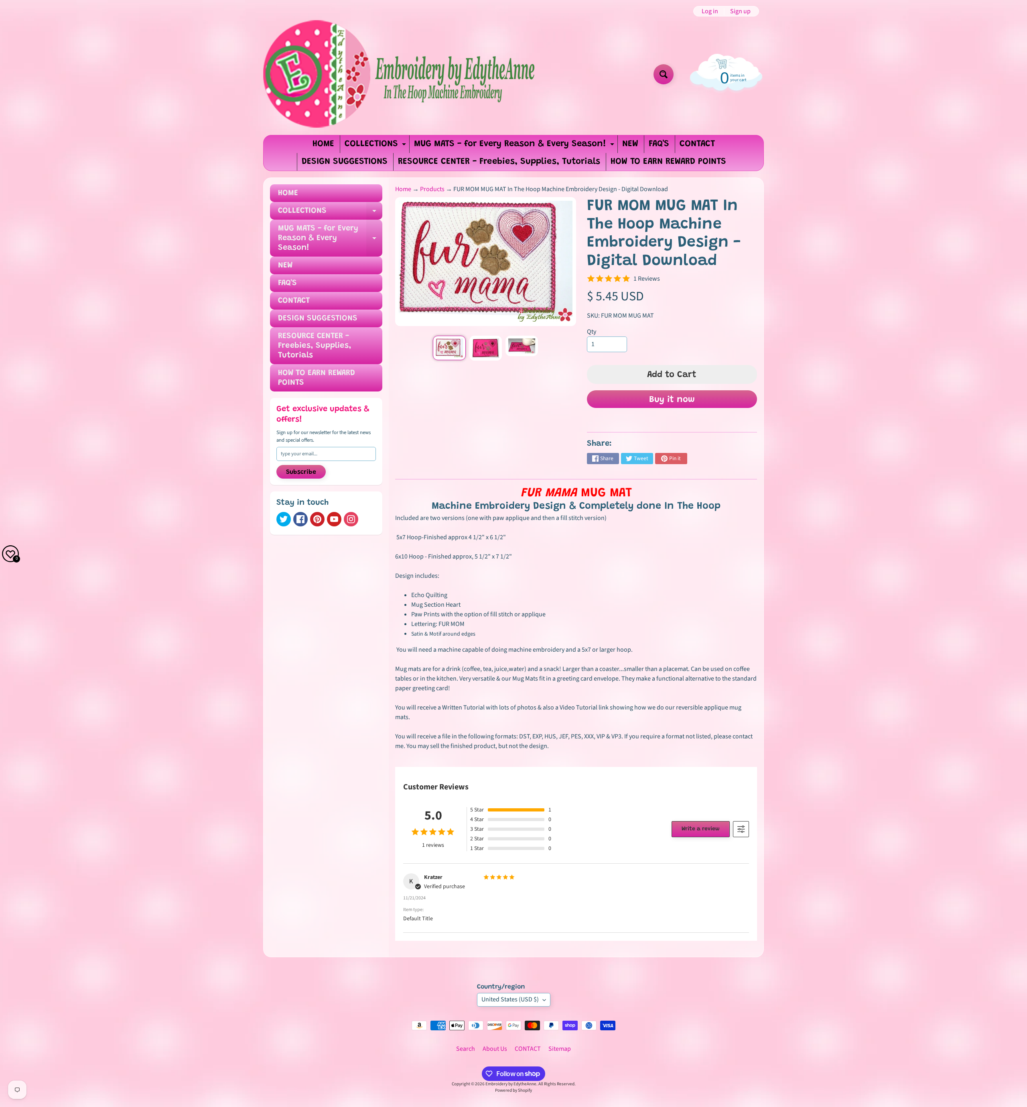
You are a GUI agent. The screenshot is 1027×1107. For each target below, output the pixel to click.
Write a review (701, 829)
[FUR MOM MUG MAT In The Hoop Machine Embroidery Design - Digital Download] (449, 348)
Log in (710, 11)
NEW (630, 144)
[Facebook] (300, 519)
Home (403, 189)
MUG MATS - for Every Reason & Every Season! (515, 146)
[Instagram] (351, 519)
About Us (495, 1048)
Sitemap (559, 1048)
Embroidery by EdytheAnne (510, 1084)
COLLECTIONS (376, 146)
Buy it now (672, 400)
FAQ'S (659, 144)
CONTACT (697, 144)
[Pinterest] (317, 519)
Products (432, 189)
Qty (591, 331)
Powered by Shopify (513, 1090)
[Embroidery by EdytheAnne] (400, 74)
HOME (323, 144)
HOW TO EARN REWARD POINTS (668, 161)
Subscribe (301, 472)
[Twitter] (283, 519)
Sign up (740, 11)
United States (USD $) (510, 999)
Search (465, 1048)
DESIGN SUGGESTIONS (345, 161)
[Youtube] (334, 519)
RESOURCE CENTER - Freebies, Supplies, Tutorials (499, 161)
